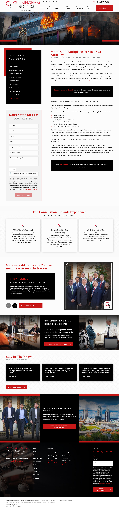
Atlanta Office (37, 461)
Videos (35, 468)
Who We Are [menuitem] (48, 7)
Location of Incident (15, 152)
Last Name (13, 130)
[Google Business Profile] (107, 452)
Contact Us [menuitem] (89, 7)
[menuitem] (24, 66)
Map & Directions (53, 462)
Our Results (47, 2)
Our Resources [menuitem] (79, 7)
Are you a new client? (16, 147)
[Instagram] (102, 452)
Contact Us (36, 471)
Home (34, 451)
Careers (35, 455)
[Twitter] (94, 456)
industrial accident (91, 81)
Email (11, 141)
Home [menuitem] (42, 8)
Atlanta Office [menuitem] (68, 7)
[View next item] (14, 305)
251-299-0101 (103, 2)
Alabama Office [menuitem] (57, 7)
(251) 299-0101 (63, 164)
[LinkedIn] (98, 452)
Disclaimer (36, 475)
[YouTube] (111, 452)
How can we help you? (16, 158)
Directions (36, 478)
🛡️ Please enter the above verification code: (23, 173)
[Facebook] (94, 452)
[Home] (23, 6)
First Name (13, 125)
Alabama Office (37, 458)
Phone (12, 136)
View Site (50, 460)
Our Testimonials (58, 2)
